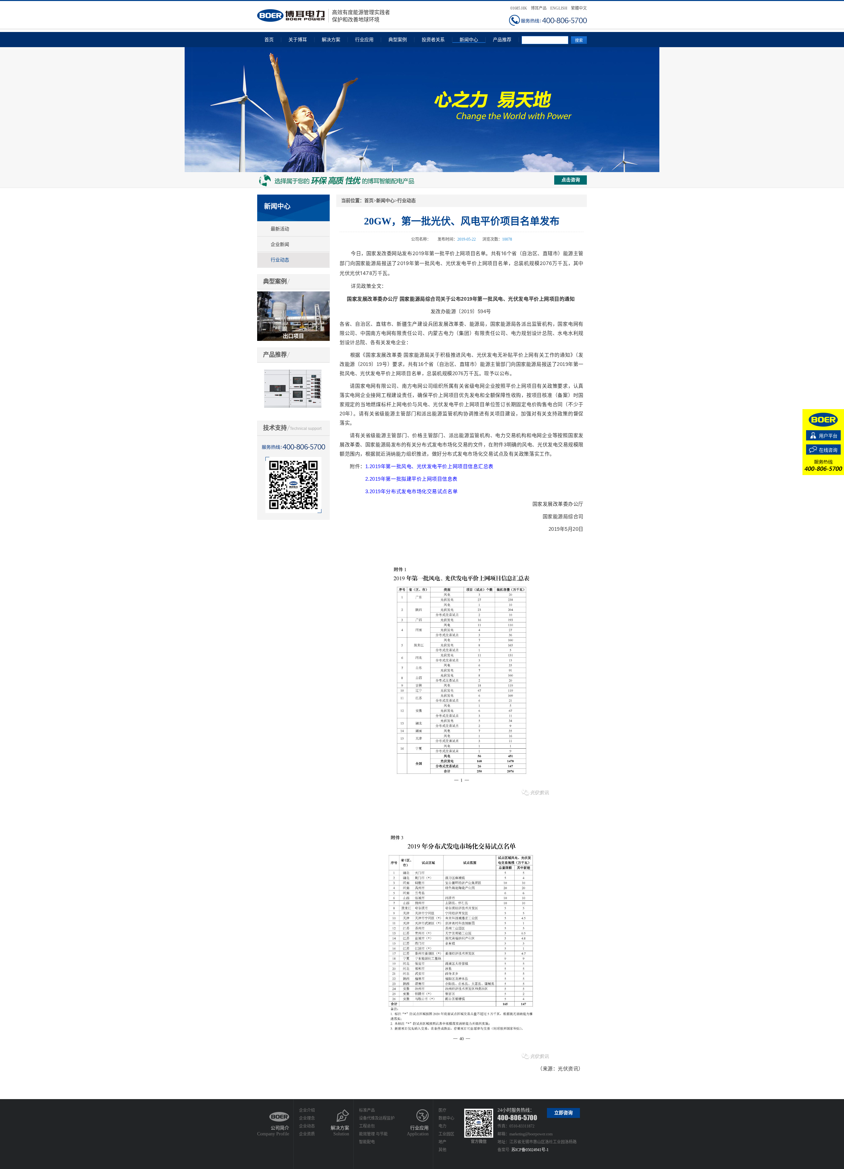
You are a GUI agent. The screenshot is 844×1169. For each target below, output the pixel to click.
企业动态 (307, 1126)
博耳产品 (539, 8)
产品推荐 (502, 39)
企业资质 (307, 1134)
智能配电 (367, 1142)
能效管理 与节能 (373, 1134)
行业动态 (280, 259)
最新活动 (280, 228)
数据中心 (446, 1118)
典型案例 (397, 39)
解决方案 (331, 39)
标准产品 (367, 1110)
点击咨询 (570, 179)
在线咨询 (828, 450)
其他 (442, 1150)
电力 (442, 1126)
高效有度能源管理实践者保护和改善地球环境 (361, 16)
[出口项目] (293, 294)
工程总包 (367, 1126)
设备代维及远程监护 (377, 1118)
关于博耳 (297, 39)
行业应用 (364, 39)
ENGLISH (558, 8)
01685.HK (518, 8)
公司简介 (280, 1127)
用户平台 (828, 436)
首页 (269, 39)
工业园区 (446, 1134)
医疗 (442, 1110)
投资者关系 (433, 39)
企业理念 (307, 1118)
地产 (442, 1142)
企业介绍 (307, 1110)
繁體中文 (579, 8)
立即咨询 (563, 1112)
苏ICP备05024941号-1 (530, 1150)
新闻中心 (469, 39)
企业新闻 (280, 244)
